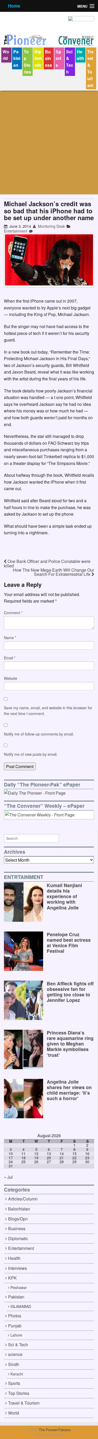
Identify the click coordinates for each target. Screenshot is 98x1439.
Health (80, 55)
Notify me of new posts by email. (30, 754)
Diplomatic (38, 58)
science (15, 1354)
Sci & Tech (69, 62)
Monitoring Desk (51, 226)
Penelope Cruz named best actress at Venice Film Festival (69, 942)
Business (48, 58)
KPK (12, 1278)
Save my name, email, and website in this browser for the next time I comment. (48, 710)
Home (14, 6)
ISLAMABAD (20, 1306)
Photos (14, 1316)
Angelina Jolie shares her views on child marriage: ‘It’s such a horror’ (69, 1089)
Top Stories (27, 62)
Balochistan (19, 1209)
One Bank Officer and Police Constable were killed (47, 563)
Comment (13, 612)
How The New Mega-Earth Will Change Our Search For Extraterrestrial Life (53, 572)
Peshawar (18, 1287)
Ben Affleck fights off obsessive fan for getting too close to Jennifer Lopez (70, 991)
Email (9, 657)
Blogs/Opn (18, 1219)
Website (10, 678)
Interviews (17, 1268)
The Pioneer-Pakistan (54, 1429)
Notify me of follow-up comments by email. (39, 734)
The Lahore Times (49, 1434)
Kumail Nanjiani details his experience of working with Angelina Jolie (64, 896)
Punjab (14, 1326)
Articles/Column (23, 1199)
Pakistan (16, 58)
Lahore (16, 1335)
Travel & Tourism (90, 68)
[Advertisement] (49, 142)
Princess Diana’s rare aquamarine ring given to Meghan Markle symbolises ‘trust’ (70, 1043)
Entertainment (15, 231)
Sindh (13, 1364)
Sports (58, 58)
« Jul (8, 1177)
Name (10, 637)
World (6, 55)
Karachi (16, 1373)
